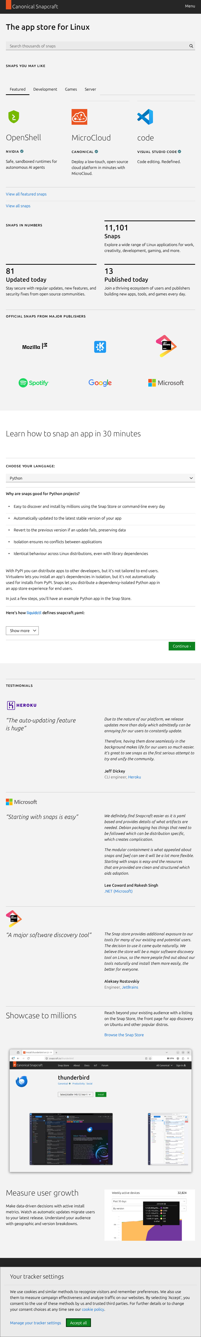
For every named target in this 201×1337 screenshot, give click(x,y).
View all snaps (18, 206)
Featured (17, 89)
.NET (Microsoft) (118, 891)
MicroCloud (91, 137)
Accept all (78, 1323)
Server (90, 89)
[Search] (191, 46)
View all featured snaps (26, 194)
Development (45, 89)
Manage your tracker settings (35, 1323)
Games (71, 89)
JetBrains (130, 987)
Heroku (134, 777)
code (145, 137)
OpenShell (23, 137)
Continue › (182, 646)
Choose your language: (30, 466)
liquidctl (34, 612)
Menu (190, 6)
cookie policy (93, 1309)
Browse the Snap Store (124, 1035)
